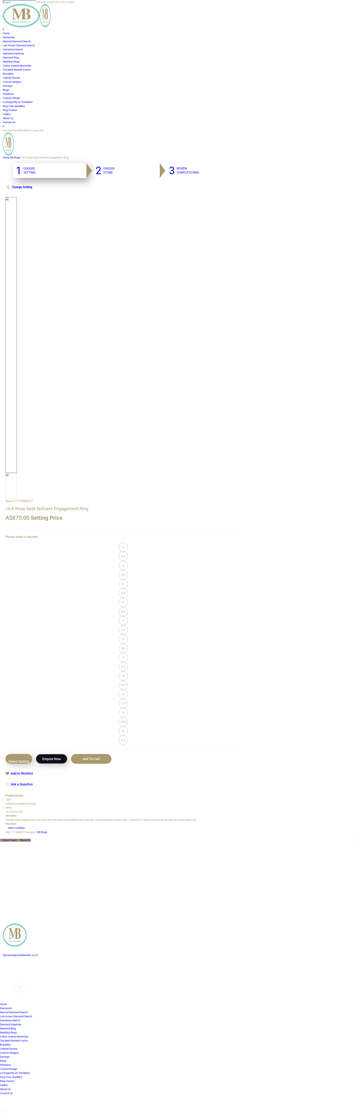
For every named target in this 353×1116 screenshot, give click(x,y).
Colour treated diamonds (14, 1036)
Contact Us (9, 979)
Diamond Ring (8, 1028)
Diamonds (8, 963)
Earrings (5, 1056)
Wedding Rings (8, 1032)
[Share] (1, 1110)
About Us (8, 975)
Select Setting (18, 761)
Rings (3, 1060)
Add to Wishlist (22, 773)
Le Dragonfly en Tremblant (15, 1073)
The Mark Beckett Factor (14, 1040)
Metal (9, 807)
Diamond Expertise (10, 1024)
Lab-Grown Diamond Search (16, 1016)
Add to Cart (91, 759)
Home (6, 157)
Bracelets (5, 1044)
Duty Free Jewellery (11, 1077)
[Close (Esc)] (0, 1110)
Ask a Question (22, 784)
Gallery (7, 971)
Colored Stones (8, 1048)
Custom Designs (12, 967)
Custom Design (8, 1068)
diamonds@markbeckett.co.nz (20, 955)
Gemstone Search (10, 1020)
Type (8, 799)
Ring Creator (7, 1081)
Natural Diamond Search (14, 1012)
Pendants (5, 1064)
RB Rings (15, 157)
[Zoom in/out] (4, 1110)
